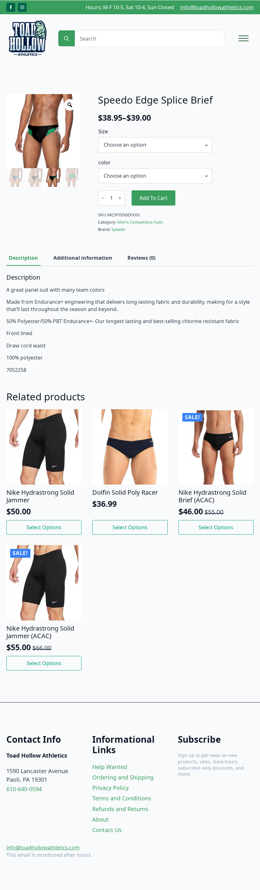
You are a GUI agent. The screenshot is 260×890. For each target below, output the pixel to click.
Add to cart (153, 197)
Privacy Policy (110, 787)
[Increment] (119, 198)
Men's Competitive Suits (140, 222)
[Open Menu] (243, 38)
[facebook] (10, 7)
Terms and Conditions (121, 798)
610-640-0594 (24, 789)
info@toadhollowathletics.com (217, 7)
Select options (44, 527)
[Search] (66, 38)
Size (103, 131)
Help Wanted (109, 767)
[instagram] (22, 7)
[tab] (23, 258)
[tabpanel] (130, 323)
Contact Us (107, 830)
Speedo (118, 229)
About (100, 819)
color (104, 162)
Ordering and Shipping (122, 777)
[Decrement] (103, 198)
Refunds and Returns (120, 809)
